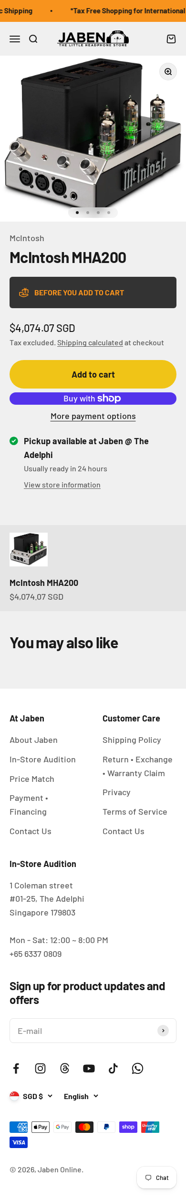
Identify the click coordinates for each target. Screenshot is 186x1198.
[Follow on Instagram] (40, 1068)
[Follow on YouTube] (89, 1068)
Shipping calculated (90, 342)
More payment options (93, 415)
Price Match (32, 778)
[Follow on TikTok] (113, 1068)
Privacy (117, 792)
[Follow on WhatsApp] (137, 1068)
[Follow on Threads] (64, 1068)
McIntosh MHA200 (44, 582)
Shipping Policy (132, 739)
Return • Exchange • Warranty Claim (138, 766)
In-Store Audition (43, 759)
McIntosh (27, 238)
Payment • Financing (29, 804)
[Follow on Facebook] (16, 1068)
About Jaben (34, 739)
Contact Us (31, 831)
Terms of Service (135, 811)
